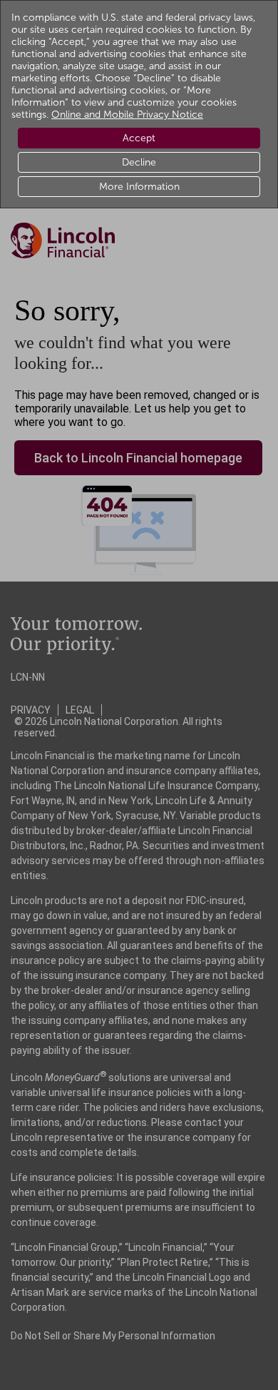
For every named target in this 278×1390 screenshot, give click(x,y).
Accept (139, 138)
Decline (139, 162)
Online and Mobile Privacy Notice (127, 114)
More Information (139, 187)
